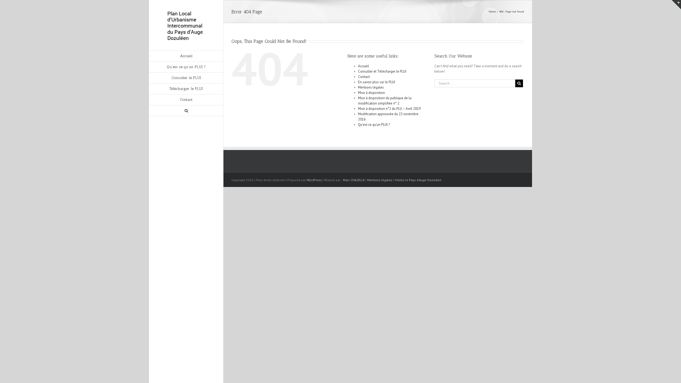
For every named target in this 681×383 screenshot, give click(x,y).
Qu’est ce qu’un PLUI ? (374, 124)
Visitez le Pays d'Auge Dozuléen (418, 180)
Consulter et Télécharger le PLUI (382, 71)
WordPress (314, 180)
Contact (364, 76)
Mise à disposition (371, 92)
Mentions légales (371, 87)
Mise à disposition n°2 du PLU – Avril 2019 (389, 108)
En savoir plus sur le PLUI (376, 82)
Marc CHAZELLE (354, 180)
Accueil (363, 66)
